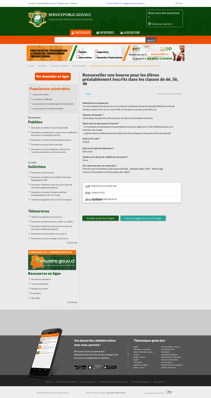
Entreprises (106, 32)
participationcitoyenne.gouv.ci (113, 381)
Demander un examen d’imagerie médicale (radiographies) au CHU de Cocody (48, 193)
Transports (137, 362)
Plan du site (63, 3)
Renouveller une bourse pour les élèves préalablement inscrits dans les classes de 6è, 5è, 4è (125, 66)
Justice (136, 354)
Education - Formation (59, 66)
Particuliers (82, 32)
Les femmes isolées (41, 94)
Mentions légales (99, 393)
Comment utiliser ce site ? (47, 3)
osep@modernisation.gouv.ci (133, 3)
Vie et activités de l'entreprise (168, 350)
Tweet (88, 93)
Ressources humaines (169, 360)
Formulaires (36, 293)
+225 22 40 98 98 (112, 3)
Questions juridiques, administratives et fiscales (171, 355)
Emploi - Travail (139, 357)
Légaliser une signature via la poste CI (46, 217)
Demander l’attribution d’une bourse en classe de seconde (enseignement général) (51, 186)
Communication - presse (170, 347)
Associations (131, 32)
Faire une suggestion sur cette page (143, 218)
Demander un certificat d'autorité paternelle (49, 128)
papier (135, 347)
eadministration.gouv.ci (67, 381)
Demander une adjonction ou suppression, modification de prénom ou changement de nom (54, 134)
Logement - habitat (140, 365)
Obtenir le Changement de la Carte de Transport (51, 199)
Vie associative (167, 362)
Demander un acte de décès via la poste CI (49, 234)
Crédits (88, 393)
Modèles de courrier (39, 289)
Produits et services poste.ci (172, 365)
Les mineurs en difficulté (42, 99)
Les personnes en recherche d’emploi (48, 108)
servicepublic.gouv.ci (141, 381)
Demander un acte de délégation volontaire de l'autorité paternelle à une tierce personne (50, 150)
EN (181, 3)
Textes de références (40, 284)
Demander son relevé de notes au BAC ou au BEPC (52, 222)
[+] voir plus (72, 302)
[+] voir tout (72, 243)
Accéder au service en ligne (100, 218)
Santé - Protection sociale (143, 352)
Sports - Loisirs (139, 367)
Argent (136, 360)
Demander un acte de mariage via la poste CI (49, 238)
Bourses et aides (79, 66)
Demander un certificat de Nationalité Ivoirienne (51, 140)
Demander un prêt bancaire (42, 172)
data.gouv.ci (159, 381)
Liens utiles (35, 298)
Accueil (32, 3)
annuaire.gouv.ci (88, 381)
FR (177, 3)
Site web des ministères (41, 279)
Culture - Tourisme (168, 367)
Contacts (73, 3)
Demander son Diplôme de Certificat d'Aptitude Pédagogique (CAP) (51, 178)
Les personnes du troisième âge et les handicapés (53, 104)
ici (172, 24)
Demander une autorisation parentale (46, 144)
